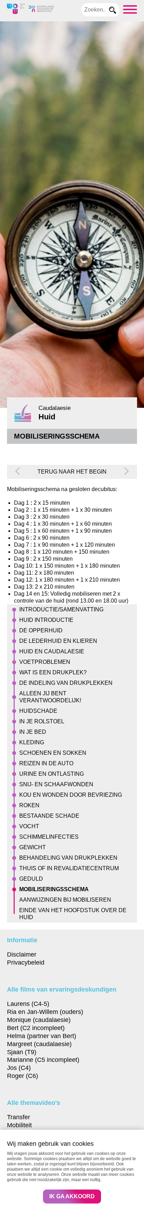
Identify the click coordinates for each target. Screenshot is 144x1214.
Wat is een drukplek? (53, 672)
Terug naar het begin (72, 472)
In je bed (32, 732)
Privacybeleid (25, 962)
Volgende (124, 471)
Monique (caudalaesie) (39, 1019)
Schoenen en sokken (52, 753)
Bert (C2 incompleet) (36, 1027)
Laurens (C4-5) (28, 1003)
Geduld (31, 879)
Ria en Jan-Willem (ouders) (45, 1011)
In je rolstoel (41, 721)
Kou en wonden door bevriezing (70, 795)
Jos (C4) (19, 1067)
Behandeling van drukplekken (68, 858)
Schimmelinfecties (49, 837)
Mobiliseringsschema (54, 889)
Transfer (18, 1117)
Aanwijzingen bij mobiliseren (65, 900)
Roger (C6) (22, 1075)
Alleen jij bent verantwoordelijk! (50, 696)
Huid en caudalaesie (51, 651)
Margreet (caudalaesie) (39, 1044)
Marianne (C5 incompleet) (43, 1059)
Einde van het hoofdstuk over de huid (73, 913)
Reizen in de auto (46, 763)
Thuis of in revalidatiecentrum (69, 868)
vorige (19, 471)
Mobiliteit (19, 1125)
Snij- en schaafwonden (56, 784)
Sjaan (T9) (21, 1052)
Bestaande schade (49, 816)
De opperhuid (41, 630)
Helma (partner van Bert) (41, 1035)
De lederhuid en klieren (58, 641)
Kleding (31, 742)
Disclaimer (21, 954)
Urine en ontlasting (51, 774)
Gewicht (32, 847)
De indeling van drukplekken (66, 683)
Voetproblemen (44, 662)
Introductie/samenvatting (61, 609)
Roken (29, 805)
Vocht (29, 826)
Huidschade (38, 711)
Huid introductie (46, 620)
